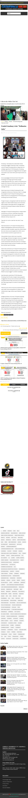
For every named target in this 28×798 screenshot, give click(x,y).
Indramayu (21, 569)
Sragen (16, 620)
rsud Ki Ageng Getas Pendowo (18, 613)
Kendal (8, 580)
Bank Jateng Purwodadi (7, 535)
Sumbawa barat (5, 627)
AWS (14, 530)
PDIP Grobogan (5, 600)
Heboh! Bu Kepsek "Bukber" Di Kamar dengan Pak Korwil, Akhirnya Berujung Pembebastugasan (17, 676)
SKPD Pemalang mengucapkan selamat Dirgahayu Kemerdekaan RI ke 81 (13, 378)
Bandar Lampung (5, 533)
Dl (9, 557)
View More (25, 333)
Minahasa (14, 591)
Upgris (3, 638)
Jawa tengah (4, 573)
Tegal (10, 634)
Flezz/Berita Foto (14, 560)
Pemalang (20, 600)
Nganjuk (21, 593)
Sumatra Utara (5, 625)
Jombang (16, 573)
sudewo (22, 620)
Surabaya (18, 627)
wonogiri (8, 638)
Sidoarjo (15, 618)
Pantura (10, 121)
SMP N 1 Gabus (4, 620)
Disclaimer (5, 785)
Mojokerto (21, 591)
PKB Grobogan (4, 602)
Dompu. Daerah (20, 557)
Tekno (14, 634)
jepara (11, 573)
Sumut (12, 627)
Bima (6, 542)
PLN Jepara (12, 602)
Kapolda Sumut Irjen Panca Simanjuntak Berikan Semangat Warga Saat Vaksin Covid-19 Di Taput (17, 700)
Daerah (6, 121)
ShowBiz (9, 618)
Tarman (13, 631)
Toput (9, 636)
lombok (3, 584)
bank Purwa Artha (19, 535)
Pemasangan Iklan (7, 779)
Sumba (12, 625)
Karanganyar (16, 575)
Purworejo (4, 611)
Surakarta (10, 629)
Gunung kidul (4, 564)
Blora (19, 542)
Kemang (3, 580)
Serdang (3, 618)
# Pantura (11, 314)
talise (16, 629)
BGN (2, 542)
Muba (10, 593)
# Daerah (6, 314)
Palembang (4, 598)
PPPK (19, 607)
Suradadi (3, 629)
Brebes (3, 546)
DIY (22, 555)
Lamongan (16, 582)
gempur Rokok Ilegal (6, 562)
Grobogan (16, 562)
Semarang (21, 616)
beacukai (20, 537)
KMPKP (18, 580)
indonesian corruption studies (9, 569)
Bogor (24, 542)
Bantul (3, 537)
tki (2, 636)
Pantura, (15, 132)
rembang (11, 611)
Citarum (15, 551)
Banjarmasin (14, 533)
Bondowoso (12, 544)
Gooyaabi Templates (14, 796)
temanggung (21, 634)
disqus (13, 384)
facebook (23, 384)
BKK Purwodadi (12, 542)
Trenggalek (15, 636)
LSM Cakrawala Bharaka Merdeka (15, 584)
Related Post (6, 333)
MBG (21, 589)
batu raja (14, 537)
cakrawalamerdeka (11, 546)
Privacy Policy (6, 783)
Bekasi (2, 539)
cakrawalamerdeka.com (7, 548)
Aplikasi (10, 530)
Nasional (15, 593)
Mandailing (9, 589)
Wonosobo (15, 638)
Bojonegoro (4, 544)
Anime (4, 530)
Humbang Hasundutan (6, 566)
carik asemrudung (19, 548)
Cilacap (9, 551)
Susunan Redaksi (6, 787)
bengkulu (8, 539)
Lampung (23, 582)
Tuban (21, 636)
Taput (8, 631)
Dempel (3, 555)
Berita (14, 539)
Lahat (10, 582)
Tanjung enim (22, 629)
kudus (23, 580)
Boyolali (19, 544)
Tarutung (19, 631)
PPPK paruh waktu (5, 609)
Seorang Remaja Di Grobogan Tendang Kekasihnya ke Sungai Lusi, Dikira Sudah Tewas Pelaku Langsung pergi (17, 670)
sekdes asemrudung (12, 616)
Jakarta (12, 571)
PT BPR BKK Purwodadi (17, 609)
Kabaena (22, 573)
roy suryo (17, 611)
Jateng (17, 571)
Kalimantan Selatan (6, 575)
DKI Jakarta (4, 557)
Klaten (13, 580)
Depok (8, 555)
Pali (9, 598)
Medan (2, 591)
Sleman (21, 618)
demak (24, 553)
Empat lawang (4, 560)
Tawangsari (4, 634)
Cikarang (3, 551)
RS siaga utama (5, 613)
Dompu (13, 557)
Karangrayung (4, 578)
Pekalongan (13, 600)
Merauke (8, 591)
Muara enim (4, 593)
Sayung (3, 616)
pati (22, 598)
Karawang (12, 578)
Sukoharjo (4, 622)
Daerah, (12, 132)
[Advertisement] (14, 30)
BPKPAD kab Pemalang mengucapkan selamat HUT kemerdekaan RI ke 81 (13, 348)
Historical (12, 564)
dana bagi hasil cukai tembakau (9, 553)
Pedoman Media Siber (7, 781)
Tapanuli (3, 631)
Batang (8, 537)
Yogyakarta (23, 638)
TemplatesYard (14, 794)
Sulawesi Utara (12, 622)
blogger (5, 384)
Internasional (4, 571)
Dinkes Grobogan (15, 555)
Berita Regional (21, 539)
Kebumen (19, 578)
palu (13, 598)
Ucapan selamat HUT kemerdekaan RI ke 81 (11, 363)
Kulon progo (4, 582)
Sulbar (20, 622)
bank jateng (22, 533)
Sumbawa (17, 625)
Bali (18, 530)
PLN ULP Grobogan (21, 602)
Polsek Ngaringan (5, 607)
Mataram (16, 589)
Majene (3, 589)
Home (2, 121)
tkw (5, 636)
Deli (20, 553)
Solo (11, 620)
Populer (14, 607)
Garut (22, 560)
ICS (15, 566)
